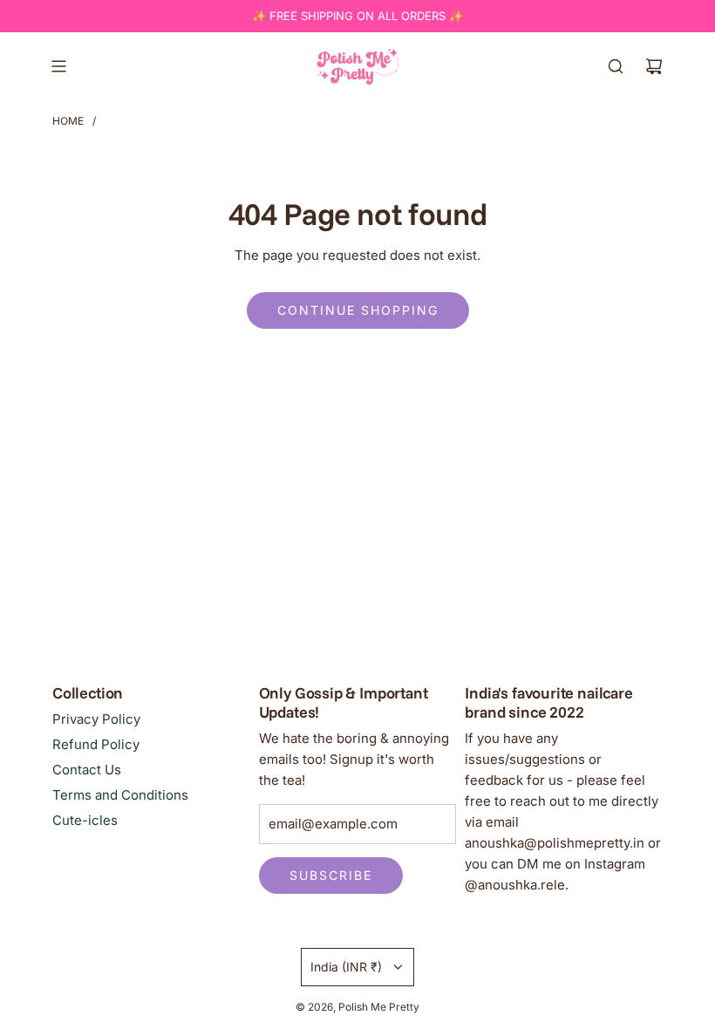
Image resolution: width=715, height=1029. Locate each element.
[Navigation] (58, 66)
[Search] (615, 66)
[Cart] (654, 66)
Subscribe (330, 875)
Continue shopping (358, 310)
